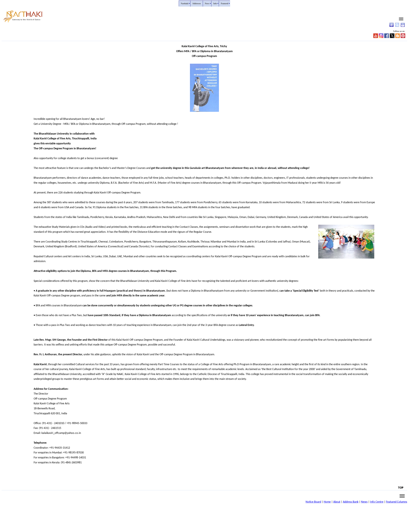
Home (327, 501)
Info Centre (376, 501)
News (364, 501)
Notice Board (313, 501)
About (336, 501)
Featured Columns (396, 501)
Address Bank (350, 501)
